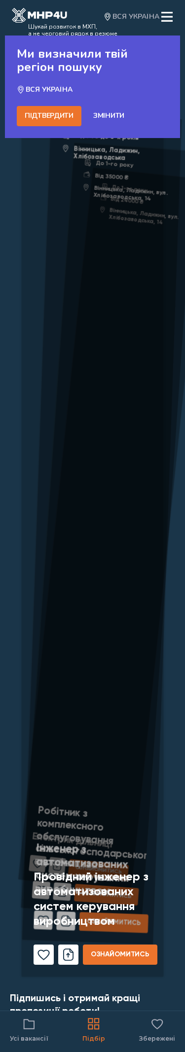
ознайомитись (120, 954)
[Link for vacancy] (92, 529)
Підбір (93, 1038)
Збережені (157, 1029)
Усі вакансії (29, 1038)
